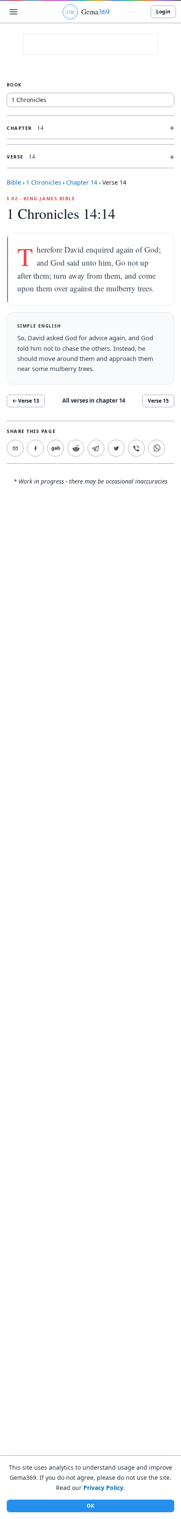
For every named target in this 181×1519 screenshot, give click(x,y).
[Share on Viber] (136, 448)
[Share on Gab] (56, 448)
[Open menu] (13, 11)
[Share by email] (15, 448)
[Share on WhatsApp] (157, 448)
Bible (14, 182)
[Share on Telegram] (96, 448)
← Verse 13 (25, 400)
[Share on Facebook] (35, 448)
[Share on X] (116, 448)
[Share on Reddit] (76, 448)
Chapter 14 (81, 182)
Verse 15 (158, 400)
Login (163, 11)
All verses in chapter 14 (93, 400)
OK (90, 1505)
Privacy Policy (103, 1488)
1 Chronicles (43, 182)
